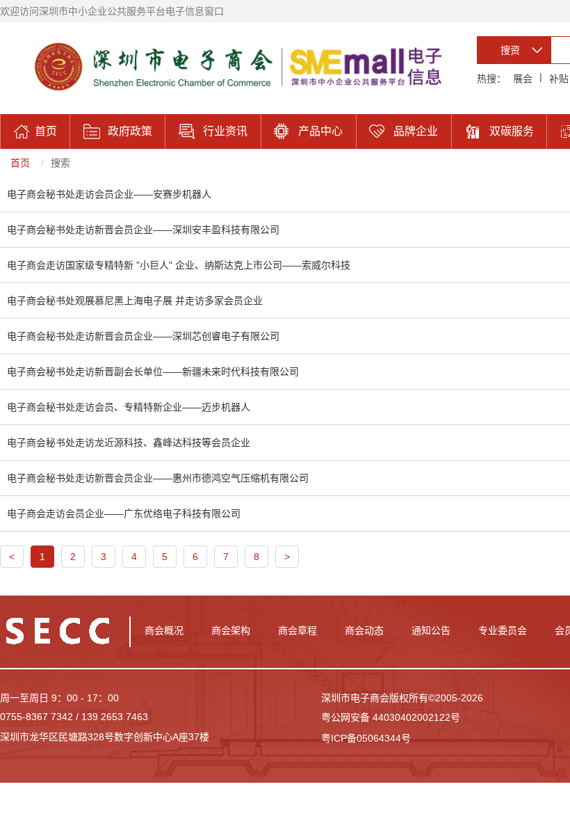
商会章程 (297, 630)
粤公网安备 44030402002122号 (390, 717)
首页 (20, 162)
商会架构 (230, 630)
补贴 (559, 78)
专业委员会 (502, 630)
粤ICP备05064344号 (366, 738)
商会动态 (364, 630)
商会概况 (164, 630)
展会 (522, 78)
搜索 (60, 162)
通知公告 (431, 630)
